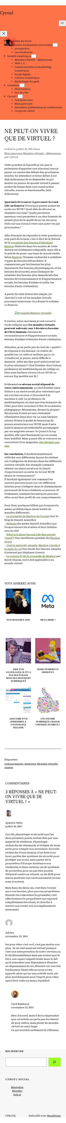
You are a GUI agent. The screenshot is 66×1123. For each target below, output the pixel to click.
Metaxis (11, 523)
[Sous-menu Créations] (22, 85)
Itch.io (17, 1094)
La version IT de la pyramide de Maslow (31, 556)
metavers (30, 764)
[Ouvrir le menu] (62, 23)
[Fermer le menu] (3, 34)
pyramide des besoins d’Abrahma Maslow (28, 244)
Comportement (13, 764)
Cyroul (6, 13)
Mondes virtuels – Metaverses (42, 153)
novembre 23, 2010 (16, 936)
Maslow (17, 257)
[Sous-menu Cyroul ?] (20, 96)
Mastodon (17, 1087)
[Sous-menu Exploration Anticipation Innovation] (55, 45)
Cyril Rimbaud (20, 1004)
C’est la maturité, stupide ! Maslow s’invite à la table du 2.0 (32, 547)
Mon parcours (13, 153)
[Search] (54, 1062)
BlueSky (17, 1091)
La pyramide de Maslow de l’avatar (28, 516)
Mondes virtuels (47, 764)
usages (8, 767)
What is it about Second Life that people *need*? (30, 536)
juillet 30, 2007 (13, 826)
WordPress (54, 1115)
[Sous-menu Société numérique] (33, 56)
